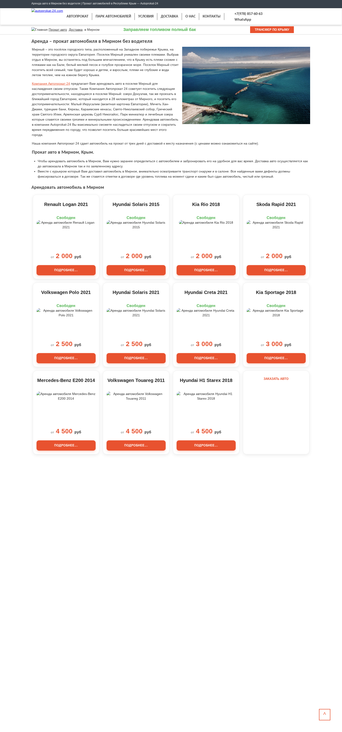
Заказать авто (276, 379)
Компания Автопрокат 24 (51, 83)
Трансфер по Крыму (272, 29)
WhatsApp (243, 20)
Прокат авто (58, 29)
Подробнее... (66, 270)
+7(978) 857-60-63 (248, 14)
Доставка (76, 29)
